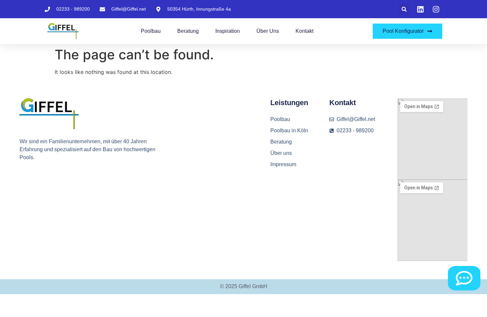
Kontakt (304, 31)
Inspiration (227, 31)
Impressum (283, 164)
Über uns (267, 31)
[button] (404, 9)
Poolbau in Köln (289, 130)
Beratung (188, 31)
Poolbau (151, 31)
